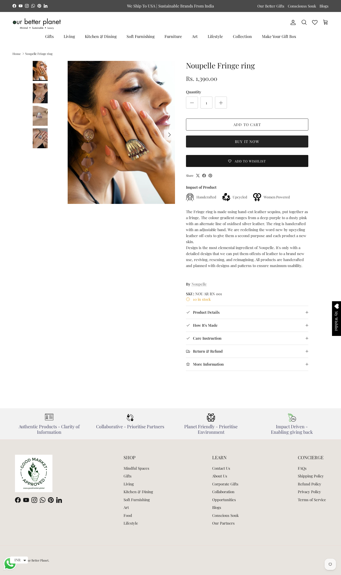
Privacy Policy (309, 491)
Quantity (193, 91)
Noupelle (199, 284)
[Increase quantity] (221, 103)
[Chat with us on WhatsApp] (9, 569)
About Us (219, 475)
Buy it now (247, 141)
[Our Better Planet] (36, 23)
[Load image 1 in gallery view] (121, 132)
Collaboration (223, 491)
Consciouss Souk (302, 5)
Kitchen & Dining (101, 36)
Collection (242, 36)
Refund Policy (309, 483)
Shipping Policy (311, 475)
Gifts (49, 36)
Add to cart (247, 124)
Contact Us (221, 468)
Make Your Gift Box (279, 36)
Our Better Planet (36, 560)
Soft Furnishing (141, 36)
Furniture (173, 36)
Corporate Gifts (225, 483)
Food (128, 515)
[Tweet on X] (198, 175)
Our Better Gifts (270, 5)
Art (195, 36)
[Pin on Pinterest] (210, 175)
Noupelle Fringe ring (38, 54)
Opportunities (224, 499)
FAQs (302, 468)
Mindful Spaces (136, 468)
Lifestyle (215, 36)
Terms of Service (312, 499)
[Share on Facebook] (204, 175)
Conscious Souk (225, 515)
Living (69, 36)
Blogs (324, 5)
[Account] (292, 22)
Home (16, 54)
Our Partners (223, 523)
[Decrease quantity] (192, 103)
